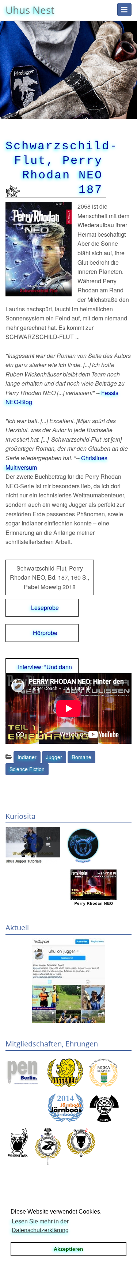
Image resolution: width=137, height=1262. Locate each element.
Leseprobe (45, 607)
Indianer (27, 757)
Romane (81, 757)
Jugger (54, 757)
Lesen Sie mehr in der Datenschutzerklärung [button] (40, 1225)
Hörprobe (45, 632)
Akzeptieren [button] (68, 1249)
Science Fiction (27, 769)
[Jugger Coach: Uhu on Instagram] (68, 980)
